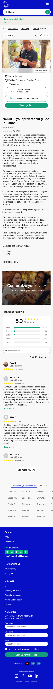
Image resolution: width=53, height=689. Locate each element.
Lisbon (36, 28)
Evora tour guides (41, 497)
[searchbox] (28, 350)
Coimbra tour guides (27, 504)
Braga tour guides (41, 504)
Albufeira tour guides (13, 510)
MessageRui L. (26, 105)
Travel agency (10, 569)
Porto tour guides (27, 491)
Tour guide (9, 573)
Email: (7, 640)
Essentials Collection (13, 595)
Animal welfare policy (13, 600)
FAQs (7, 537)
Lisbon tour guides (13, 491)
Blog (7, 586)
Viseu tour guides (41, 516)
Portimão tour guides (13, 504)
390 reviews (29, 322)
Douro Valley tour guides (13, 497)
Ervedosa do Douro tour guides (27, 516)
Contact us (9, 542)
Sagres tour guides (41, 510)
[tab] (24, 485)
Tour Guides (13, 28)
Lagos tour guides (27, 497)
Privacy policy (27, 681)
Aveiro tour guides (27, 510)
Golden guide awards (13, 590)
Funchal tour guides (41, 491)
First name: (9, 623)
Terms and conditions (19, 681)
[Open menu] (47, 4)
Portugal (25, 28)
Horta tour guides (13, 516)
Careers (8, 604)
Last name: (9, 632)
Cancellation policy (34, 681)
